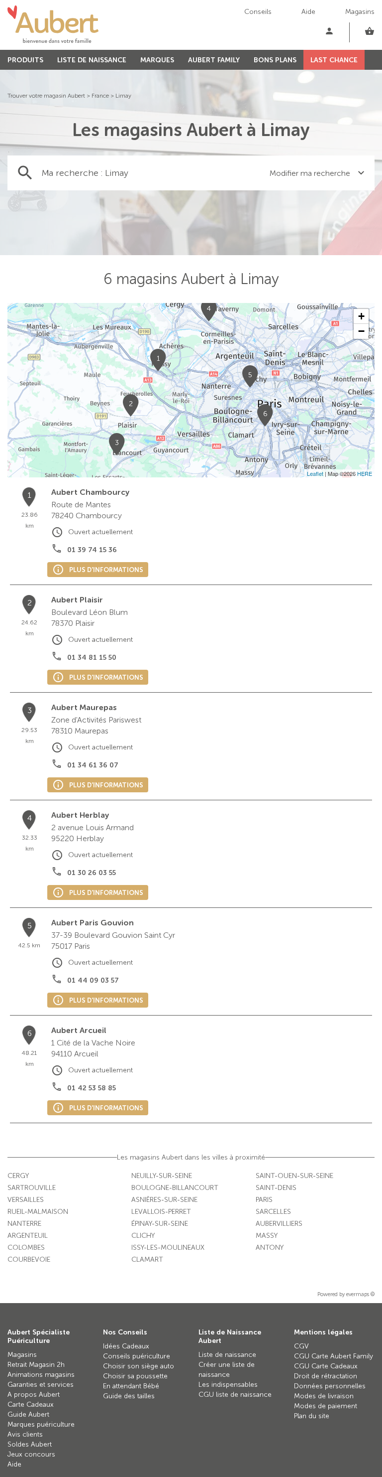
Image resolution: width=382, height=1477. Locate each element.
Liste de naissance (227, 1354)
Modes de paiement (325, 1406)
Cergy (18, 1176)
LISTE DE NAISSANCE (91, 60)
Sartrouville (31, 1187)
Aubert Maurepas (84, 707)
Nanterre (24, 1223)
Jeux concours (31, 1454)
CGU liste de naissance (235, 1394)
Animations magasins (41, 1374)
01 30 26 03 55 (91, 873)
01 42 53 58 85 (91, 1088)
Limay (123, 95)
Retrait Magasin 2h (36, 1364)
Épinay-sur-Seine (159, 1223)
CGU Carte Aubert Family (333, 1356)
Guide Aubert (28, 1414)
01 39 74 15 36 (92, 550)
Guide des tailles (129, 1396)
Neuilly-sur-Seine (161, 1176)
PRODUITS (25, 60)
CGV (301, 1346)
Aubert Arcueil (78, 1030)
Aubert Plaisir (77, 599)
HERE (364, 473)
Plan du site (311, 1416)
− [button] (361, 331)
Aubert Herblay (80, 815)
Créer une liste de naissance (226, 1369)
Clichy (143, 1235)
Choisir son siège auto (138, 1366)
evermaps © (360, 1294)
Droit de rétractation (325, 1376)
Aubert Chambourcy (90, 492)
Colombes (26, 1247)
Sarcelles (273, 1211)
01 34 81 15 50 (91, 657)
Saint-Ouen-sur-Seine (294, 1176)
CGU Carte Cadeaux (326, 1366)
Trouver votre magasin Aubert (46, 95)
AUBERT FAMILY (214, 60)
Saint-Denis (276, 1187)
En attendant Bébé (131, 1386)
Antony (270, 1247)
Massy (267, 1235)
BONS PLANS (275, 60)
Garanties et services (40, 1384)
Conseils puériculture (136, 1356)
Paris (264, 1199)
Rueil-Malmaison (37, 1211)
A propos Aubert (33, 1394)
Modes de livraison (324, 1396)
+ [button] (361, 316)
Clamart (147, 1259)
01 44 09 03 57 (93, 980)
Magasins (360, 11)
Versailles (25, 1199)
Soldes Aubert (29, 1444)
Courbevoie (28, 1259)
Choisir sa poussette (135, 1376)
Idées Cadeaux (126, 1346)
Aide (308, 11)
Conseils (258, 11)
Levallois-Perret (161, 1211)
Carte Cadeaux (30, 1404)
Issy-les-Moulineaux (167, 1247)
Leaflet (315, 473)
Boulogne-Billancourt (174, 1187)
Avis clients (25, 1434)
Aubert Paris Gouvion (92, 922)
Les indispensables (228, 1384)
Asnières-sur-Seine (164, 1199)
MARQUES (157, 60)
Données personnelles (330, 1386)
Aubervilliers (279, 1223)
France (100, 95)
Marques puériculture (41, 1424)
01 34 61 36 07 (92, 765)
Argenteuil (27, 1235)
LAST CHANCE (334, 60)
